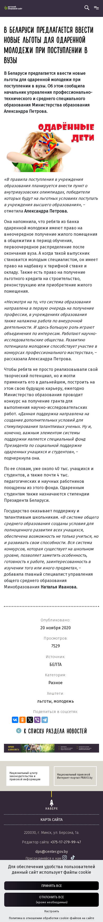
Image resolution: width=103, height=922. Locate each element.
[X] (30, 720)
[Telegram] (44, 720)
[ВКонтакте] (15, 720)
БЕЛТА (55, 664)
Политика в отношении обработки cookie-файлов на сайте (51, 918)
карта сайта (51, 819)
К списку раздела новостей (54, 731)
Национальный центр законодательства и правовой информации (25, 776)
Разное (55, 682)
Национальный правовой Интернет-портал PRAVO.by (74, 776)
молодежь (64, 701)
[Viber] (37, 720)
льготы (44, 701)
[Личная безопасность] (51, 748)
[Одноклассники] (22, 720)
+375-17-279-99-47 (65, 842)
